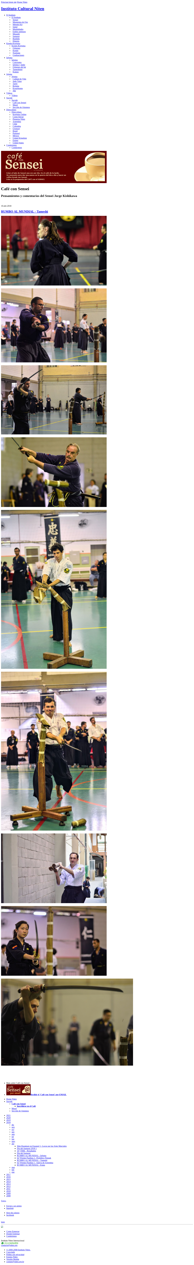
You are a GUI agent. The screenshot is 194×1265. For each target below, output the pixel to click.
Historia (16, 41)
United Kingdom (20, 138)
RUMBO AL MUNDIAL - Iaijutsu (31, 1155)
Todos (3, 1201)
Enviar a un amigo (14, 1206)
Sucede (9, 98)
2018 (8, 1122)
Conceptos (17, 62)
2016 (8, 1177)
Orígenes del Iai (19, 67)
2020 (8, 1118)
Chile (15, 124)
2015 (8, 1179)
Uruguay (16, 128)
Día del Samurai (23, 1153)
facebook (10, 1215)
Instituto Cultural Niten (22, 8)
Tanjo (15, 84)
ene (13, 1172)
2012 (8, 1186)
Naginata (16, 53)
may (13, 1141)
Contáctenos (11, 145)
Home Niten (22, 2)
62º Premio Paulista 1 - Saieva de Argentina (35, 1163)
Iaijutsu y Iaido (19, 65)
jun (13, 1139)
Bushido (16, 39)
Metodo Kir (17, 24)
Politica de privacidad (15, 1254)
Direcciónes (11, 110)
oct (13, 1129)
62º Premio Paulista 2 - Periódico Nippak (34, 1158)
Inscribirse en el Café (26, 1106)
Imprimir (10, 1208)
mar (13, 1167)
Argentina (17, 121)
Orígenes (16, 48)
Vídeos (9, 93)
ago (13, 1134)
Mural (15, 105)
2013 (8, 1184)
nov (13, 1127)
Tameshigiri (17, 69)
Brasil (15, 131)
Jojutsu (9, 74)
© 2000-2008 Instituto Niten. (18, 1250)
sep (13, 1132)
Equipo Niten (12, 1257)
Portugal (16, 133)
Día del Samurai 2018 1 (27, 1148)
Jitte (14, 91)
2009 (8, 1193)
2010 (8, 1191)
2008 (8, 1196)
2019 (8, 1120)
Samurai (16, 36)
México (16, 136)
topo (3, 1222)
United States (18, 143)
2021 (8, 1115)
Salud (15, 27)
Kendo (15, 50)
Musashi (16, 34)
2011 (8, 1189)
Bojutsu (16, 86)
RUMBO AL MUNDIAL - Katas (31, 1165)
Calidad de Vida (19, 79)
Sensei (15, 20)
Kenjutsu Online (19, 114)
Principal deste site (8, 2)
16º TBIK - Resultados (26, 1151)
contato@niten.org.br (15, 1262)
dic (13, 1125)
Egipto (15, 140)
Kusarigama (18, 88)
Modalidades (18, 29)
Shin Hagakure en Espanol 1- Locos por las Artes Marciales (42, 1146)
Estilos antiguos (19, 31)
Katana (16, 72)
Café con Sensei (19, 102)
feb (13, 1170)
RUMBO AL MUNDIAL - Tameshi (24, 211)
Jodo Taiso (17, 81)
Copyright (10, 1252)
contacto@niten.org (9, 1245)
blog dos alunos (12, 1213)
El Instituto (10, 15)
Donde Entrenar (13, 1234)
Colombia (17, 126)
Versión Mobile (12, 1259)
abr (13, 1144)
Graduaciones (18, 55)
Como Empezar (12, 1231)
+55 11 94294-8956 (11, 1243)
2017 (8, 1174)
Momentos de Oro (20, 22)
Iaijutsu (9, 58)
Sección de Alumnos (21, 107)
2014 (8, 1181)
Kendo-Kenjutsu (13, 43)
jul (13, 1137)
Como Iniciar (18, 117)
